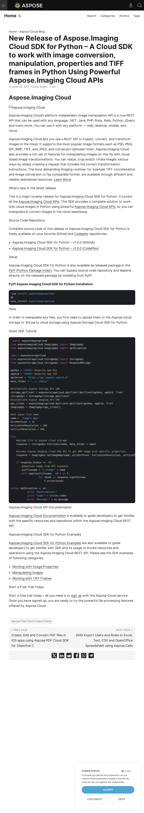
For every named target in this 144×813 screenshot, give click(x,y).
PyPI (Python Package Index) (30, 270)
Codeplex (81, 234)
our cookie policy (116, 782)
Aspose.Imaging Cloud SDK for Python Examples (45, 543)
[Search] (139, 5)
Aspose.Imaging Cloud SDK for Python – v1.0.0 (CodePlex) (55, 248)
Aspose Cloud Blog (32, 31)
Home (10, 15)
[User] (130, 5)
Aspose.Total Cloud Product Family (31, 621)
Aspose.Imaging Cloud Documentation (37, 515)
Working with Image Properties (35, 566)
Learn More (62, 179)
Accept (108, 789)
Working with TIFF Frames (32, 578)
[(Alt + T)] (20, 16)
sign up (76, 595)
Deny (121, 799)
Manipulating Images (27, 572)
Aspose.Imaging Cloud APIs (39, 201)
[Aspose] (28, 5)
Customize (94, 799)
